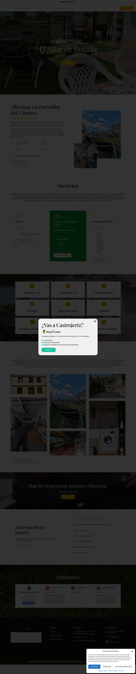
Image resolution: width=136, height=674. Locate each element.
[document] (68, 337)
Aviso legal (121, 670)
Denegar (107, 667)
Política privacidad (112, 670)
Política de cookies (102, 670)
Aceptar (94, 667)
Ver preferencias (123, 667)
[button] (132, 651)
